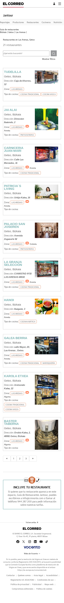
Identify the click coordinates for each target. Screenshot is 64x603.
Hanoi (9, 300)
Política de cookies (44, 589)
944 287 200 (24, 501)
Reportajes (5, 22)
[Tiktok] (47, 541)
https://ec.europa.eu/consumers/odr (31, 570)
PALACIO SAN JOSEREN (14, 225)
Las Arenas (20, 32)
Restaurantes (33, 22)
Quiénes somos (24, 576)
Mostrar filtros (48, 59)
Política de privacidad (20, 584)
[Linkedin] (35, 541)
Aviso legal (38, 576)
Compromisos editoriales (22, 589)
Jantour (8, 15)
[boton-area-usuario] (54, 3)
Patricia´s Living (12, 187)
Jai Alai (10, 110)
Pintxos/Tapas (27, 135)
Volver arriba (31, 522)
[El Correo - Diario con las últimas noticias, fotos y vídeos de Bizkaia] (13, 3)
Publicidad (37, 584)
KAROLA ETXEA (16, 376)
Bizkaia (3, 32)
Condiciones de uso (45, 580)
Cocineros (46, 22)
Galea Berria (15, 338)
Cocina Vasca (49, 94)
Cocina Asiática (27, 322)
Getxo (11, 32)
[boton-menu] (59, 4)
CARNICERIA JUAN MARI (13, 149)
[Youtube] (41, 541)
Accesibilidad (52, 576)
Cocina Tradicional (29, 94)
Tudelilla (12, 72)
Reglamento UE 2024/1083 (22, 580)
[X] (23, 541)
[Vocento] (32, 547)
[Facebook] (17, 541)
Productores (18, 22)
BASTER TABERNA (11, 422)
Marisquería (49, 363)
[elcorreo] (32, 528)
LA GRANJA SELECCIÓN (13, 263)
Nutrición (58, 22)
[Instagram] (29, 541)
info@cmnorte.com (33, 498)
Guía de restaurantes (9, 30)
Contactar (10, 576)
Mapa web (49, 584)
